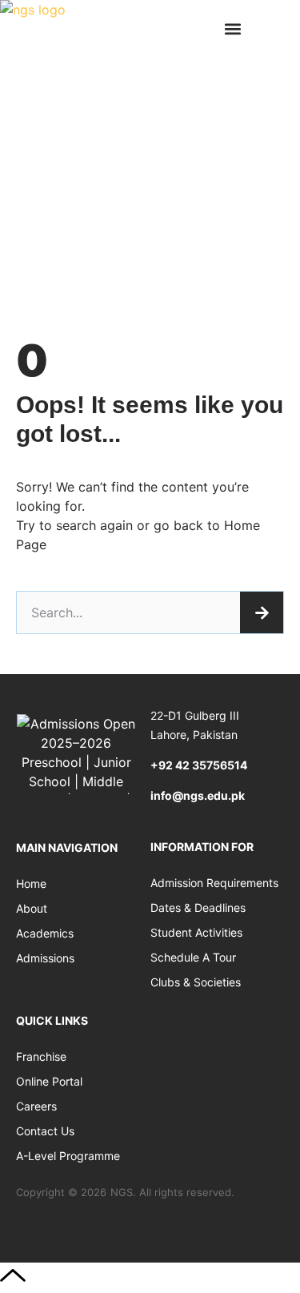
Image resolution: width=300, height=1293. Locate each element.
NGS (121, 1192)
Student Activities (196, 932)
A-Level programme (68, 1155)
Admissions (45, 958)
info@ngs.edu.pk (197, 795)
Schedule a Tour (193, 957)
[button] (232, 28)
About (31, 908)
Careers (36, 1106)
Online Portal (49, 1081)
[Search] (261, 612)
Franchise (41, 1056)
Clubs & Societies (195, 982)
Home (31, 883)
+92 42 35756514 (198, 765)
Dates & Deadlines (198, 907)
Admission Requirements (214, 882)
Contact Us (45, 1131)
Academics (45, 933)
